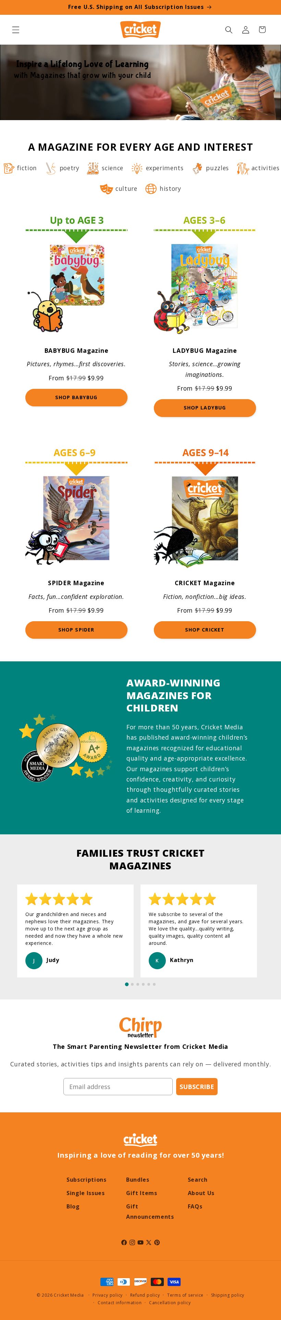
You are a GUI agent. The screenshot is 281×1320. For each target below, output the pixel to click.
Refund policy (145, 1295)
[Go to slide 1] (127, 984)
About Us (201, 1193)
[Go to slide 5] (148, 984)
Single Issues (85, 1193)
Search (198, 1179)
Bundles (137, 1179)
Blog (73, 1206)
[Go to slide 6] (154, 984)
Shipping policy (228, 1295)
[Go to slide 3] (137, 984)
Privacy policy (108, 1295)
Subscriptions (86, 1179)
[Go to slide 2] (132, 984)
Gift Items (141, 1193)
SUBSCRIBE (197, 1086)
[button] (16, 29)
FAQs (195, 1206)
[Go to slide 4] (143, 984)
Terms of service (185, 1295)
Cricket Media (69, 1295)
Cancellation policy (170, 1303)
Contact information (120, 1303)
